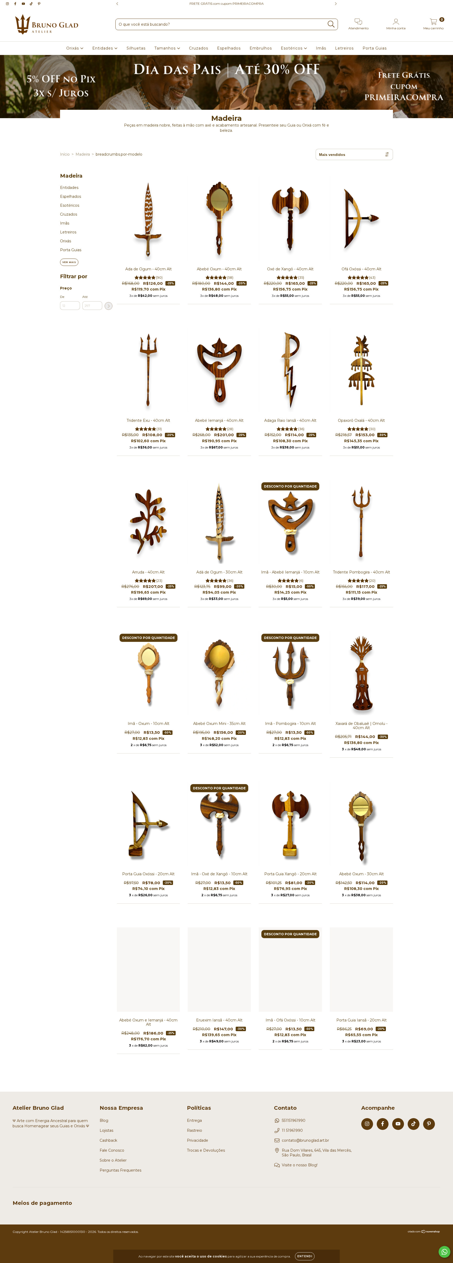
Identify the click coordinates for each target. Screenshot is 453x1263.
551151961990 (293, 1120)
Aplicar (108, 306)
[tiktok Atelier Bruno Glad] (32, 3)
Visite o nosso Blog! (299, 1165)
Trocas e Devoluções (206, 1150)
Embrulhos (261, 48)
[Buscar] (331, 24)
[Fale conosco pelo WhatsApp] (444, 1252)
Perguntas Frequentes (120, 1170)
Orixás (73, 48)
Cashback (108, 1140)
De (62, 297)
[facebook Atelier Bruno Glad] (16, 3)
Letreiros (344, 48)
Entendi (304, 1256)
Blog (104, 1120)
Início (65, 154)
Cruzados (198, 48)
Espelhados (229, 48)
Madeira (83, 154)
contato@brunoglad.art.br (305, 1140)
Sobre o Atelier (113, 1160)
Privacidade (197, 1140)
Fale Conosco (112, 1150)
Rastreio (194, 1130)
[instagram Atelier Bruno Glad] (8, 3)
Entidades (103, 48)
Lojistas (106, 1130)
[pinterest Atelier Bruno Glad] (39, 3)
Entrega (194, 1120)
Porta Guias (375, 48)
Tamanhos (165, 48)
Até (85, 297)
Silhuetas (136, 48)
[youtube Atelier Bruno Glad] (24, 3)
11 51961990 (292, 1130)
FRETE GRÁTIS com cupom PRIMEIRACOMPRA (227, 4)
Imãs (321, 48)
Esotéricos (292, 48)
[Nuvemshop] (424, 1232)
